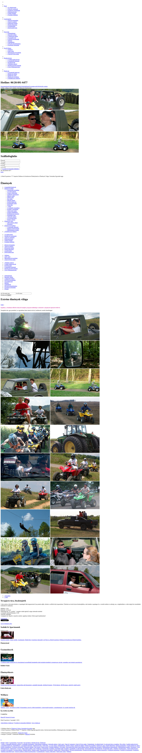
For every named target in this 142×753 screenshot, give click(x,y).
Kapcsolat (6, 32)
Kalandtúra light (11, 215)
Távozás (3, 162)
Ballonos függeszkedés (13, 228)
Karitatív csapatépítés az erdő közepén (74, 748)
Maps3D (3, 717)
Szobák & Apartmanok (13, 10)
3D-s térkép (44, 86)
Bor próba (9, 199)
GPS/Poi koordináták (13, 39)
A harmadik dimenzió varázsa (13, 744)
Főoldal (6, 289)
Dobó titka (10, 205)
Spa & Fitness (7, 48)
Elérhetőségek (11, 33)
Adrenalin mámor (11, 216)
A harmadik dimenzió (12, 227)
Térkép (23, 86)
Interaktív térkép (12, 35)
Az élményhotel (11, 7)
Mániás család (11, 196)
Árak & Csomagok (12, 9)
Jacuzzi (19, 748)
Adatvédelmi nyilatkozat (7, 723)
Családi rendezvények (13, 59)
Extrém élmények (11, 202)
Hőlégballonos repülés (13, 230)
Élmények (6, 71)
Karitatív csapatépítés (12, 209)
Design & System (10, 717)
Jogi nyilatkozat (36, 723)
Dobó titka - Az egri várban (50, 745)
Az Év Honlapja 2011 (6, 623)
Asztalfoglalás (11, 26)
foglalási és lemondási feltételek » (11, 169)
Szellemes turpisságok (13, 194)
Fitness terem (44, 747)
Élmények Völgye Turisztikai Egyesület (22, 728)
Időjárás (9, 40)
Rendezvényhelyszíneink (14, 65)
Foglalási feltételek (12, 15)
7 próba (9, 206)
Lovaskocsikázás (11, 191)
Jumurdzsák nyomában (13, 190)
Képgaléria (18, 86)
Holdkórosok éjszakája (13, 214)
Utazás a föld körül (12, 193)
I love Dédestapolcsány (13, 67)
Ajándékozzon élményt (13, 78)
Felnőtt (2, 163)
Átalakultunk (90, 744)
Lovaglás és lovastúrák (7, 750)
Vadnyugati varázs (12, 211)
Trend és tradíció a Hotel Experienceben (25, 751)
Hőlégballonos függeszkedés (110, 747)
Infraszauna (13, 748)
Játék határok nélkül (12, 222)
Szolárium (136, 750)
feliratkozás (4, 295)
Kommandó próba (12, 203)
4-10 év (3, 167)
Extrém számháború (12, 212)
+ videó (6, 597)
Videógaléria (12, 86)
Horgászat (9, 224)
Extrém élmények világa (133, 745)
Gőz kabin (62, 747)
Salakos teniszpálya (102, 750)
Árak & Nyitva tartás (13, 54)
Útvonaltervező (11, 37)
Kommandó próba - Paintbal (110, 748)
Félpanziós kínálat (12, 23)
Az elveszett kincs (12, 218)
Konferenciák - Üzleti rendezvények (128, 748)
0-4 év (2, 165)
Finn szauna (37, 747)
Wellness (10, 49)
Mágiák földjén (11, 200)
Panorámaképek (5, 86)
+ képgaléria (7, 596)
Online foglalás (11, 13)
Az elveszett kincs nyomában (111, 744)
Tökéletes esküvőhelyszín (7, 751)
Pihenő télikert (65, 750)
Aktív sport (10, 51)
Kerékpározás (99, 748)
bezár (2, 172)
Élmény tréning (11, 219)
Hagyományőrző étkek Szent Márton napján (77, 747)
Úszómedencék (41, 751)
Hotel (5, 6)
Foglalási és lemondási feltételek (22, 723)
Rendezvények (8, 58)
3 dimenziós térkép (12, 36)
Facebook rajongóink (13, 45)
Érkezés (3, 160)
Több (2, 305)
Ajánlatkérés (10, 42)
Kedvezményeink (12, 28)
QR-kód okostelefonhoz (14, 43)
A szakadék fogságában (13, 208)
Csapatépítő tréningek (13, 61)
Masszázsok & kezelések (14, 52)
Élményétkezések (12, 25)
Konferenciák (11, 62)
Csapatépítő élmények (13, 72)
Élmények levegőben (13, 77)
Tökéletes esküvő (12, 64)
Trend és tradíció (12, 22)
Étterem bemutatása (12, 20)
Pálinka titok (10, 197)
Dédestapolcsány (12, 12)
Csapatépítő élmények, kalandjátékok (10, 745)
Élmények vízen (11, 75)
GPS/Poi (39, 86)
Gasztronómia (7, 19)
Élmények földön (12, 74)
